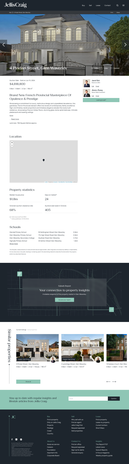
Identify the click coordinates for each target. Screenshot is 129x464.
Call (93, 86)
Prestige (50, 428)
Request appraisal (78, 428)
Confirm (113, 399)
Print (112, 12)
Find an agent (76, 422)
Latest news (100, 447)
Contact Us (75, 441)
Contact (108, 5)
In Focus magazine (102, 453)
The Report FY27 (102, 444)
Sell (90, 5)
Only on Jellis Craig (54, 422)
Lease (98, 5)
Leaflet (46, 182)
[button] (44, 160)
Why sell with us (77, 419)
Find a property (52, 419)
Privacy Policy (24, 443)
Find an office (76, 444)
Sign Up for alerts (77, 450)
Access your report (65, 300)
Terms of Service (28, 446)
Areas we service (53, 444)
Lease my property (103, 422)
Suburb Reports (101, 450)
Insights (99, 441)
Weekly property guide (104, 455)
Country (50, 434)
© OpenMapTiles (61, 182)
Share (118, 12)
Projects (50, 425)
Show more (14, 244)
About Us (50, 441)
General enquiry (77, 453)
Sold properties (32, 330)
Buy (83, 5)
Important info (52, 453)
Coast (49, 431)
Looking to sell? (101, 100)
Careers (50, 447)
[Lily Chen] (98, 359)
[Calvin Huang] (53, 359)
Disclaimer (30, 443)
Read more (15, 119)
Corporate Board (53, 455)
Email (97, 86)
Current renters (101, 425)
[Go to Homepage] (15, 5)
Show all (28, 382)
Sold (10, 12)
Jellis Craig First (77, 425)
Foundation (51, 450)
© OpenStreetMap (68, 182)
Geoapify (55, 182)
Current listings (21, 330)
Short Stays (100, 428)
